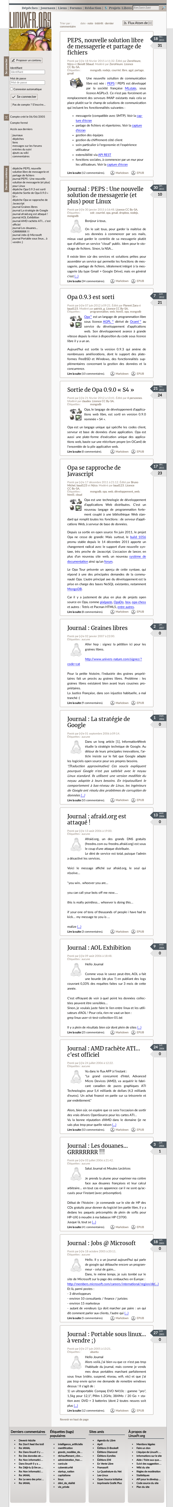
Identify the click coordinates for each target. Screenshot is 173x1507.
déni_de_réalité (66, 1483)
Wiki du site (143, 1467)
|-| (80, 61)
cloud (79, 495)
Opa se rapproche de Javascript (94, 470)
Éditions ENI (104, 1460)
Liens (62, 8)
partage (139, 70)
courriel (116, 70)
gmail (70, 73)
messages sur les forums (27, 146)
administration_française (71, 1460)
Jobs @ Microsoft (31, 235)
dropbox (124, 213)
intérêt (99, 23)
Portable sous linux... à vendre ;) (106, 1337)
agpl (130, 70)
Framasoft (102, 1467)
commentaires (21, 156)
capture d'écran (117, 164)
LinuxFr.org (30, 29)
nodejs (106, 70)
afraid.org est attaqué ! (34, 214)
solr (92, 213)
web (112, 311)
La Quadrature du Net (109, 1471)
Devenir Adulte (27, 1440)
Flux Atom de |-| (139, 23)
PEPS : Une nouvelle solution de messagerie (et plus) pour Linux (31, 182)
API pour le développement (152, 1479)
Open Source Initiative (109, 1479)
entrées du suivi (21, 149)
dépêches (18, 139)
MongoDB (74, 589)
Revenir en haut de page (74, 1419)
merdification (65, 1448)
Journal (76, 189)
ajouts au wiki (20, 153)
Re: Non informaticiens (31, 1460)
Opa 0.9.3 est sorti (34, 189)
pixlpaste (106, 602)
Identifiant (16, 68)
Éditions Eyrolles (106, 1456)
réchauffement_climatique (72, 1456)
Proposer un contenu (28, 60)
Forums (76, 8)
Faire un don (143, 1448)
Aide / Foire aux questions (151, 1460)
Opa (87, 316)
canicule (62, 1463)
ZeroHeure (134, 61)
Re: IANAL (24, 1448)
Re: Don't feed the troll (31, 1444)
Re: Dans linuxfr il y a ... (32, 1452)
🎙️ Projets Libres (118, 8)
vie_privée (63, 1487)
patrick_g (99, 308)
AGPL (107, 321)
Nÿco (70, 64)
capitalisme (64, 1475)
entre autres (126, 607)
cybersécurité (65, 1467)
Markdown (122, 173)
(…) (76, 276)
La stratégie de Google (34, 210)
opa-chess (139, 602)
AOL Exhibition (30, 217)
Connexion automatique (28, 89)
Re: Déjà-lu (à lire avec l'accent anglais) (40, 1467)
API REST (104, 154)
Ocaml (134, 321)
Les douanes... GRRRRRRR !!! (97, 1148)
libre (124, 70)
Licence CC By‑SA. (127, 209)
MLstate (130, 88)
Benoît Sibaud (85, 64)
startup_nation (66, 1471)
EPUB (140, 173)
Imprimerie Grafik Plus (109, 1483)
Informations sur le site (149, 1456)
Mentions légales (146, 1444)
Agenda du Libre (106, 1440)
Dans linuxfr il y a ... (30, 1463)
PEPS (111, 83)
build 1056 (138, 537)
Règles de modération (149, 1471)
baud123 (72, 308)
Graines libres (29, 207)
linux (61, 1479)
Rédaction (93, 8)
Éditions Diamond (107, 1452)
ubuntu (94, 1352)
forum (108, 561)
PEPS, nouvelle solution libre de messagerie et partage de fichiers (30, 172)
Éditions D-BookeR (108, 1448)
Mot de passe (18, 78)
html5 (119, 311)
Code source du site (147, 1483)
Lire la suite (74, 173)
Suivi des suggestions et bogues (154, 1463)
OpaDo (119, 602)
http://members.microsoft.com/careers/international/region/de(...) (113, 1284)
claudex (86, 401)
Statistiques (143, 1475)
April (100, 1444)
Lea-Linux (102, 1475)
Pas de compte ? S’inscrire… (29, 104)
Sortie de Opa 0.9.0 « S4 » (100, 389)
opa (108, 213)
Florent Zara (130, 305)
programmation (99, 311)
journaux (17, 135)
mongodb (95, 70)
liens (15, 142)
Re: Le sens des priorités (32, 1479)
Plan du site (143, 1487)
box (127, 602)
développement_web (126, 491)
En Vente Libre (105, 1463)
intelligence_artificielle (70, 1444)
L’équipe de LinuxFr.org (149, 1452)
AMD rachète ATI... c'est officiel (103, 1051)
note (90, 23)
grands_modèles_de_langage (74, 1452)
